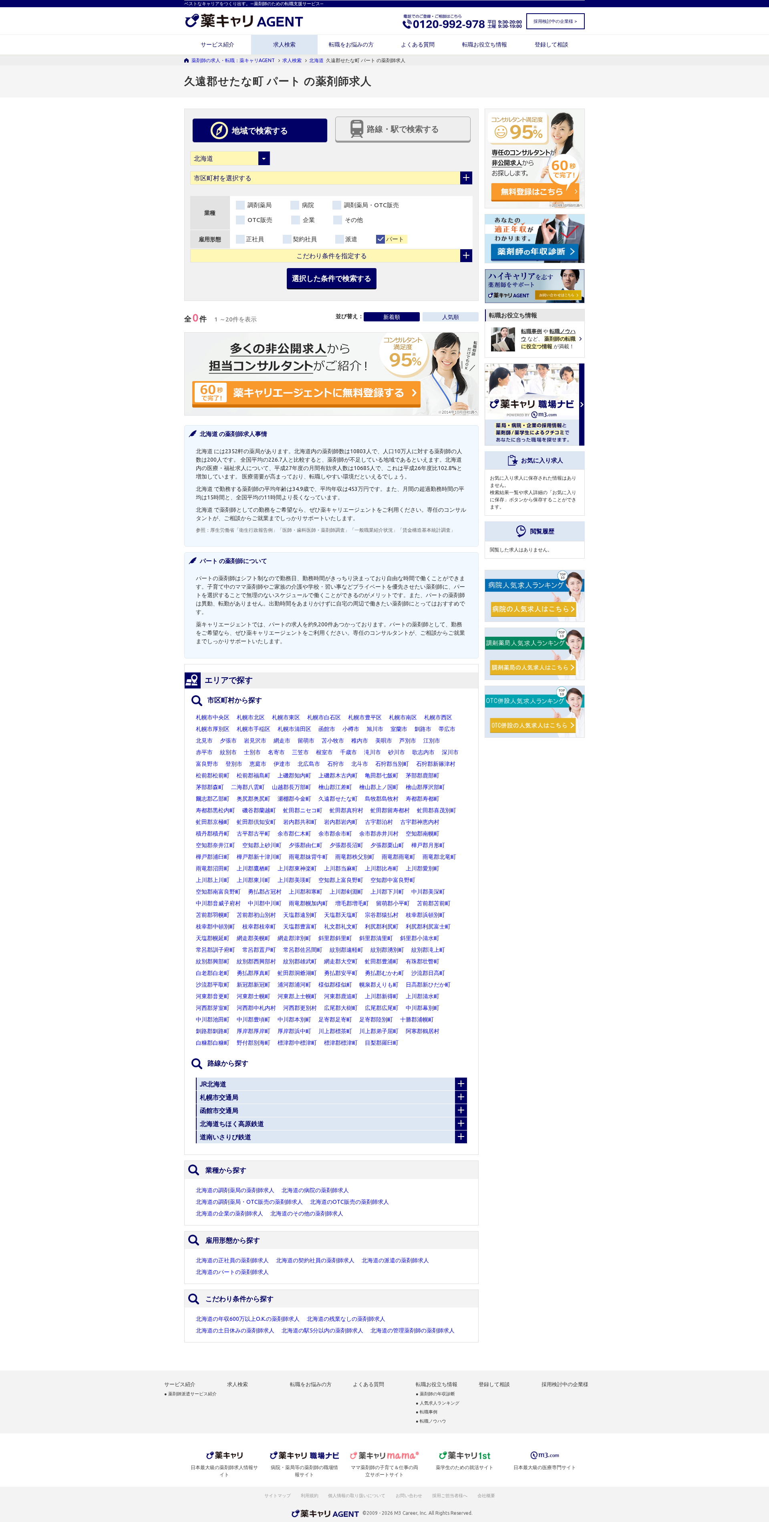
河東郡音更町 (212, 996)
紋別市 (228, 752)
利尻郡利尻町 (382, 926)
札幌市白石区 (324, 717)
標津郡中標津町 (297, 1043)
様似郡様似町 (335, 984)
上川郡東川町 (253, 880)
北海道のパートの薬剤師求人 (232, 1272)
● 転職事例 (426, 1412)
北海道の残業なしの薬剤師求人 (346, 1319)
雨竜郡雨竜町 (398, 857)
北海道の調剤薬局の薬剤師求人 (235, 1190)
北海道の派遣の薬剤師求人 (395, 1260)
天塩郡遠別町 (300, 915)
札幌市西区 (438, 717)
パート (395, 239)
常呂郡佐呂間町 (302, 950)
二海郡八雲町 (248, 787)
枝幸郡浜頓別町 (425, 915)
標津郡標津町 (341, 1043)
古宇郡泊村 (379, 822)
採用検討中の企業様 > (555, 21)
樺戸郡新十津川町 (259, 857)
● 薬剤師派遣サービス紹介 (190, 1394)
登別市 (233, 764)
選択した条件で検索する (331, 278)
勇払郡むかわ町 (384, 973)
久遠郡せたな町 (338, 798)
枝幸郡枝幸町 (259, 926)
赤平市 (204, 752)
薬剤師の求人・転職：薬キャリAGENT (233, 60)
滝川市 (372, 752)
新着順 (391, 317)
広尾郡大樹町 (341, 1008)
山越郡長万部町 (291, 787)
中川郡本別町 (294, 1019)
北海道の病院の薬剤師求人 (315, 1190)
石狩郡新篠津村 (435, 764)
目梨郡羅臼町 (382, 1043)
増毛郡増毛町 (352, 903)
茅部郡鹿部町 (422, 775)
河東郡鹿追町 (341, 996)
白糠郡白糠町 (212, 1043)
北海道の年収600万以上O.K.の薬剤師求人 (248, 1319)
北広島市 (309, 764)
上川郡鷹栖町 (253, 868)
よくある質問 (418, 44)
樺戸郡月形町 (428, 845)
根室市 (324, 752)
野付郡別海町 (253, 1043)
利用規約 (309, 1495)
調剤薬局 (259, 205)
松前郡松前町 (212, 775)
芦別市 (407, 740)
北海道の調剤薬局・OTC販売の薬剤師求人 (249, 1202)
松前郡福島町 (253, 775)
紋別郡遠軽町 (346, 950)
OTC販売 (259, 219)
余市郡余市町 (335, 833)
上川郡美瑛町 (294, 880)
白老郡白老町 (212, 973)
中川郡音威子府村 (218, 903)
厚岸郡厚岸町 (253, 1031)
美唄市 (383, 740)
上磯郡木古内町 (338, 775)
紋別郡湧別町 (387, 950)
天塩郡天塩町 (341, 915)
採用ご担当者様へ (450, 1495)
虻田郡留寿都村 (390, 810)
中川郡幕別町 (422, 1008)
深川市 (450, 752)
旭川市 (374, 729)
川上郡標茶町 (335, 1031)
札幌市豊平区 (365, 717)
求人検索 (284, 44)
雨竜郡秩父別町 (354, 857)
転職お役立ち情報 (484, 44)
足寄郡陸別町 (376, 1019)
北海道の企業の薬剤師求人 (229, 1213)
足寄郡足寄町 (335, 1019)
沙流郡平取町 (212, 984)
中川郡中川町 (265, 903)
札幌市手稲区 (253, 729)
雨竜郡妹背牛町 (308, 857)
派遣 (351, 239)
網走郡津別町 (294, 938)
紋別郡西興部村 (256, 961)
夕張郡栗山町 (387, 845)
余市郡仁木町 (294, 833)
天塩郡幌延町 (212, 938)
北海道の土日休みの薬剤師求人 (235, 1330)
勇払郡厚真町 (253, 973)
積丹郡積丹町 (212, 833)
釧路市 (423, 729)
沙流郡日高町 (428, 973)
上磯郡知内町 (294, 775)
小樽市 (350, 729)
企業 (308, 219)
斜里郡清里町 (376, 938)
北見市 (204, 740)
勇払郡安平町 (341, 973)
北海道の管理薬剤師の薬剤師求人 (412, 1330)
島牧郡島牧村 (382, 798)
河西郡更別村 (300, 1008)
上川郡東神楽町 (297, 868)
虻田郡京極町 (212, 822)
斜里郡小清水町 (419, 938)
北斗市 (359, 764)
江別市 (431, 740)
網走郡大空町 (341, 961)
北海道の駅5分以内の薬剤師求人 (322, 1330)
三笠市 (300, 752)
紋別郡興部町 (212, 961)
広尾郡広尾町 (382, 1008)
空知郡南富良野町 (218, 891)
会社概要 (486, 1495)
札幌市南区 (403, 717)
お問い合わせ (409, 1495)
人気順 (450, 317)
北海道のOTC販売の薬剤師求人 (349, 1202)
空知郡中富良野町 (392, 880)
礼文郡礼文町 (341, 926)
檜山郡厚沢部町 (425, 787)
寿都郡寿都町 (422, 798)
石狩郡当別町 (392, 764)
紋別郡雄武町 (300, 961)
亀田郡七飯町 (382, 775)
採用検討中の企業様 (565, 1384)
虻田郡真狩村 (346, 810)
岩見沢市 (255, 740)
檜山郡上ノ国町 (379, 787)
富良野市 (207, 764)
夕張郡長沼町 (346, 845)
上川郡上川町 (212, 880)
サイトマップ (277, 1495)
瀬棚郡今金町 (294, 798)
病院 (307, 205)
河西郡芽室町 (212, 1008)
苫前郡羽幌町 (212, 915)
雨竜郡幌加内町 (308, 903)
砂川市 (396, 752)
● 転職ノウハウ (431, 1421)
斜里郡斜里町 (335, 938)
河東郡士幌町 (253, 996)
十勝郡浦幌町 (417, 1019)
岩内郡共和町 (300, 822)
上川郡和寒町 (305, 891)
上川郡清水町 (422, 996)
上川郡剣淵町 (346, 891)
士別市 (252, 752)
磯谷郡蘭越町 (259, 810)
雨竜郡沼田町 (212, 868)
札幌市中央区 (212, 717)
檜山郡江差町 (335, 787)
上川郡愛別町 (422, 868)
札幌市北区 (251, 717)
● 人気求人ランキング (437, 1403)
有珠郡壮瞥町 (422, 961)
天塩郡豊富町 (300, 926)
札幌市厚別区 (212, 729)
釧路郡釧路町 (212, 1031)
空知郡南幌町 (422, 833)
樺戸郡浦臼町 (212, 857)
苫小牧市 (333, 740)
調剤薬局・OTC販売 (370, 205)
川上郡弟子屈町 (379, 1031)
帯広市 (447, 729)
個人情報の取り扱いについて (357, 1495)
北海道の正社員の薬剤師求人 (232, 1260)
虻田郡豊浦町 (382, 961)
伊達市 (282, 764)
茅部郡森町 (210, 787)
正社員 (255, 239)
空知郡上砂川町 (262, 845)
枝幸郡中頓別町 (215, 926)
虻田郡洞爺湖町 (297, 973)
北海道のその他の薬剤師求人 (306, 1213)
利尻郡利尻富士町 (428, 926)
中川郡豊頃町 (253, 1019)
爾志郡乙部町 (212, 798)
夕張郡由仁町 (305, 845)
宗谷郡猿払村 (382, 915)
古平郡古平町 (253, 833)
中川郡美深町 (428, 891)
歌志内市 (423, 752)
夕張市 (228, 740)
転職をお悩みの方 (351, 44)
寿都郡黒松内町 (215, 810)
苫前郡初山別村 (256, 915)
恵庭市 (258, 764)
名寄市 (276, 752)
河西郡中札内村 (256, 1008)
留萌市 (306, 740)
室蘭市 (399, 729)
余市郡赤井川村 (379, 833)
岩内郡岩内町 (341, 822)
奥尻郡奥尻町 (253, 798)
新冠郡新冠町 (253, 984)
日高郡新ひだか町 (428, 984)
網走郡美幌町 (253, 938)
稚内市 (359, 740)
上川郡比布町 (382, 868)
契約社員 (305, 239)
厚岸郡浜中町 (294, 1031)
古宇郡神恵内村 (419, 822)
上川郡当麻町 (341, 868)
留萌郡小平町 (393, 903)
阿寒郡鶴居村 (422, 1031)
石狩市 (335, 764)
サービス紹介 (217, 44)
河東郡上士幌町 (297, 996)
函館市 (326, 729)
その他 (353, 219)
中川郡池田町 (212, 1019)
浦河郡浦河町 (294, 984)
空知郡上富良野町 (340, 880)
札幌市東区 (286, 717)
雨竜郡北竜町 (439, 857)
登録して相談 (551, 44)
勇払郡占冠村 (265, 891)
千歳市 (348, 752)
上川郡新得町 (382, 996)
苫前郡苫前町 (434, 903)
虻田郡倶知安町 (256, 822)
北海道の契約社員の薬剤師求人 (315, 1260)
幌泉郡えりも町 (379, 984)
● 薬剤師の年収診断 (435, 1394)
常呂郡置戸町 (259, 950)
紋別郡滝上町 (428, 950)
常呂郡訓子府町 (215, 950)
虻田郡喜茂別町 (436, 810)
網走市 (282, 740)
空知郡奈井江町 (215, 845)
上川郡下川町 (387, 891)
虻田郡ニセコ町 (302, 810)
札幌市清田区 (294, 729)
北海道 (316, 60)
